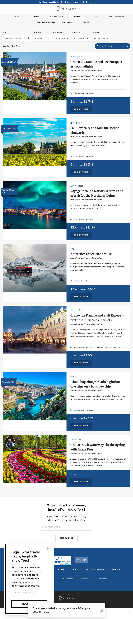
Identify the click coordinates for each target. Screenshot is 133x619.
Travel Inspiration (46, 22)
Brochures (67, 22)
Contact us (103, 579)
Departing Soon (116, 17)
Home (16, 17)
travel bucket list (56, 2)
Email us (114, 601)
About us (87, 22)
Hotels (77, 17)
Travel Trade (86, 579)
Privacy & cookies (66, 579)
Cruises (97, 17)
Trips (36, 17)
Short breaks (56, 17)
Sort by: (100, 46)
